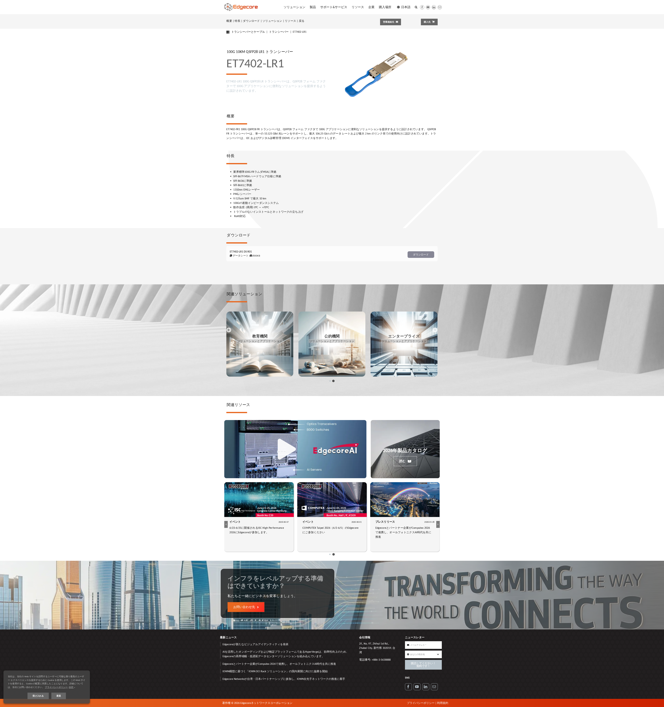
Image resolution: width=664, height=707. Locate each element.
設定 (71, 687)
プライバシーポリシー (421, 703)
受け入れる (38, 696)
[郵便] (440, 7)
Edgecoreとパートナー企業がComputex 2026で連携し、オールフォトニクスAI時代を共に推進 (279, 663)
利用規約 (442, 703)
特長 (237, 20)
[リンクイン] (434, 7)
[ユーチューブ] (428, 7)
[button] (416, 7)
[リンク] (425, 686)
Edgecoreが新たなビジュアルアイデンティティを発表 (255, 644)
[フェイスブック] (422, 7)
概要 (229, 20)
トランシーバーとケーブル (248, 31)
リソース (290, 20)
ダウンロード (251, 20)
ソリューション (272, 20)
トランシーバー (279, 31)
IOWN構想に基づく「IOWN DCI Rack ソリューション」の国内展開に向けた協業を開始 (275, 671)
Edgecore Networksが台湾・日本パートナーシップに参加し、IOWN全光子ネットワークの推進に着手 (284, 679)
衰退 (58, 696)
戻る (301, 20)
